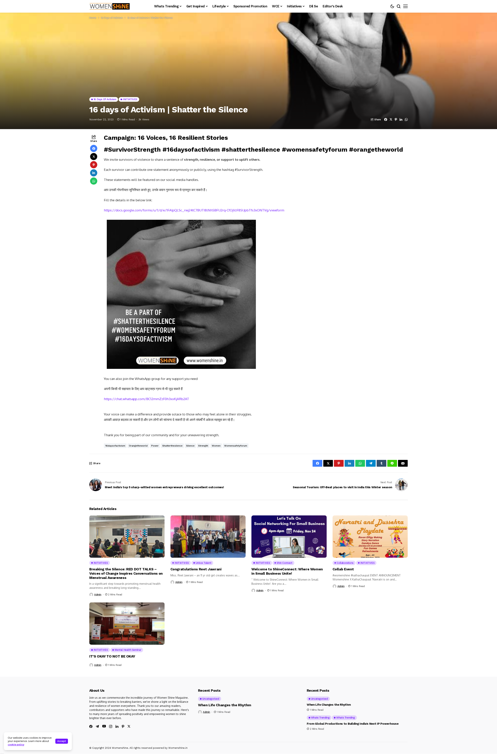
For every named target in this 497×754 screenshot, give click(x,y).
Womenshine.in (178, 747)
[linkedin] (117, 726)
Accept (61, 741)
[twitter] (129, 726)
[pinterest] (123, 726)
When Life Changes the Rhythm (224, 705)
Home (92, 17)
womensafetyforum (235, 445)
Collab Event (343, 569)
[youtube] (104, 726)
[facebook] (90, 726)
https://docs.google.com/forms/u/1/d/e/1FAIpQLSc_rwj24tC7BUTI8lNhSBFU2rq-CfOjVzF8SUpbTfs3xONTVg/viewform (194, 210)
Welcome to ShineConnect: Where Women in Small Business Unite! (287, 571)
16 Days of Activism (112, 17)
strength (203, 445)
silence (190, 445)
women (216, 445)
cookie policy (16, 744)
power (155, 445)
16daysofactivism (115, 445)
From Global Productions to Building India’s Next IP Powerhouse (352, 723)
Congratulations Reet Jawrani (196, 569)
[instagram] (110, 726)
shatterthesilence (172, 445)
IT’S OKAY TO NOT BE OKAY (112, 656)
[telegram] (97, 726)
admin (97, 594)
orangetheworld (138, 445)
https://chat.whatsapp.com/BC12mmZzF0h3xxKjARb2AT (146, 399)
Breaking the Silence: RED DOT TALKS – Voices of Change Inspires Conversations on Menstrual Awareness (126, 573)
